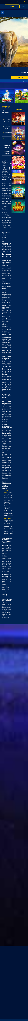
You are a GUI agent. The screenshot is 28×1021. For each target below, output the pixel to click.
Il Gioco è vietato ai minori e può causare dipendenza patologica (13, 1)
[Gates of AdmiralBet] (18, 133)
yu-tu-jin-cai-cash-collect (6, 89)
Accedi (12, 6)
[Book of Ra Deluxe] (18, 118)
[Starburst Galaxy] (18, 148)
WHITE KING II (8, 518)
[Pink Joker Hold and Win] (18, 162)
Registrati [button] (23, 6)
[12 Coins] (18, 206)
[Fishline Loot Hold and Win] (18, 192)
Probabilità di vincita (14, 3)
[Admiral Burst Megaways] (18, 177)
